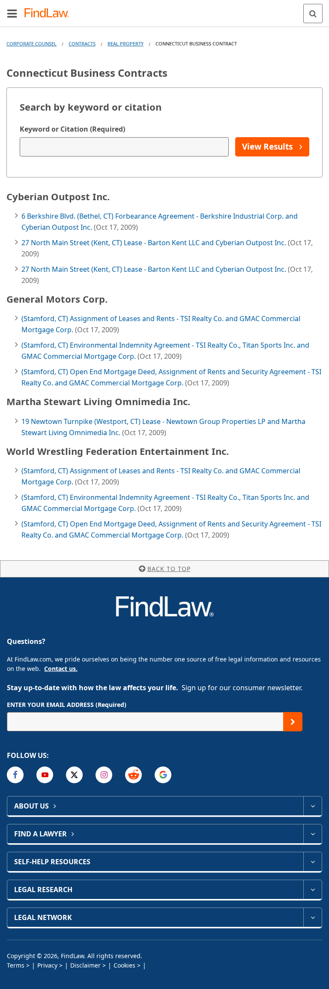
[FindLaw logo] (49, 13)
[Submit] (292, 721)
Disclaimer (85, 965)
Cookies (124, 965)
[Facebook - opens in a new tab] (15, 775)
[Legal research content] (312, 889)
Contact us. (61, 668)
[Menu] (12, 13)
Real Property (126, 43)
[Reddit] (133, 775)
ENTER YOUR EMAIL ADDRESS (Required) (66, 704)
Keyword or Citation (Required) (72, 129)
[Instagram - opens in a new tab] (104, 775)
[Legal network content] (312, 917)
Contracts (82, 43)
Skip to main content (164, 10)
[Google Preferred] (163, 775)
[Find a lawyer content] (312, 833)
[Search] (313, 13)
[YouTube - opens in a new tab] (44, 775)
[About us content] (312, 806)
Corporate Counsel (31, 43)
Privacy (47, 965)
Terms (15, 965)
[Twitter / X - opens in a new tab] (74, 775)
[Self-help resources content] (312, 861)
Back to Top (169, 569)
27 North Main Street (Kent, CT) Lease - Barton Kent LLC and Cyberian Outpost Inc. (154, 242)
